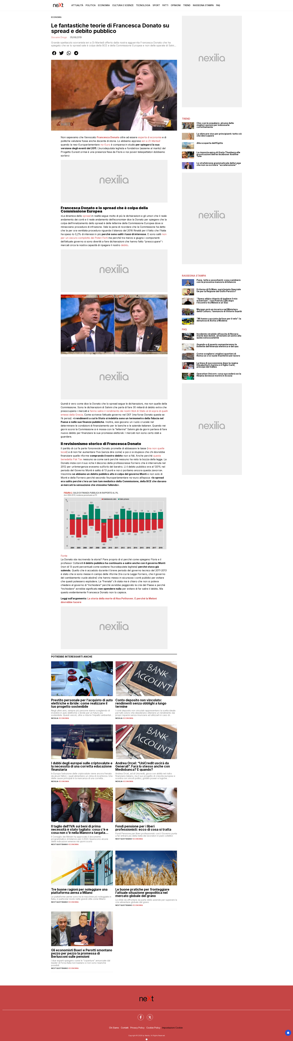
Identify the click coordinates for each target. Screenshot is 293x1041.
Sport (156, 5)
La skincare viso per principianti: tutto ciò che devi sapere (219, 135)
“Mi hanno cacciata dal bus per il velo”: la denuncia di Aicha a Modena (219, 320)
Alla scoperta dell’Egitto (210, 143)
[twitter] (61, 55)
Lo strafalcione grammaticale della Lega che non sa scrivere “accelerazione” (219, 164)
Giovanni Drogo (59, 37)
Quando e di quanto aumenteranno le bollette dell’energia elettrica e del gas (218, 345)
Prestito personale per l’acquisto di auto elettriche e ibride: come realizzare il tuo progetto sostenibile (82, 703)
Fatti (165, 5)
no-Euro (105, 144)
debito (124, 245)
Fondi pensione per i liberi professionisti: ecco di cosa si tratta (143, 828)
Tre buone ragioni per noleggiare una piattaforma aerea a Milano (79, 891)
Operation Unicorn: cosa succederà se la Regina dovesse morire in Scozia (219, 375)
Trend (186, 5)
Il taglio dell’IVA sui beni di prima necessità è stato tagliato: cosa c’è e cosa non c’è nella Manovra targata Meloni (79, 829)
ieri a (150, 140)
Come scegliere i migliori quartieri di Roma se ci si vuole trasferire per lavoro (218, 355)
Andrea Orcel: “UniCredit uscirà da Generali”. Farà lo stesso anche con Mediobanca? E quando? (142, 766)
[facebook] (54, 55)
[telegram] (76, 55)
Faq (218, 5)
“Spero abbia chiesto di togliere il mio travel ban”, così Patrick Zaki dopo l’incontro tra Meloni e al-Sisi (217, 301)
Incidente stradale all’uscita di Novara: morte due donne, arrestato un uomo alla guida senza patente (219, 336)
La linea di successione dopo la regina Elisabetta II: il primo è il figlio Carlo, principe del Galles (217, 365)
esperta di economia (149, 137)
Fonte (64, 555)
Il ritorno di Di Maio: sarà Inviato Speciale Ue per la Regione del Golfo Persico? (219, 290)
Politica (91, 5)
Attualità (77, 5)
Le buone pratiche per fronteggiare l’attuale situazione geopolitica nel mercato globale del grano (142, 892)
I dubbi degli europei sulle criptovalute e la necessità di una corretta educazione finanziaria (81, 766)
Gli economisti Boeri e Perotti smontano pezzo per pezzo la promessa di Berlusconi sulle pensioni (81, 953)
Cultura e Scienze (123, 5)
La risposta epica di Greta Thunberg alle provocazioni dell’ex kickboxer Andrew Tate (218, 154)
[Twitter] (148, 1015)
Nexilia (54, 718)
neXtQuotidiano (59, 844)
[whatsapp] (69, 55)
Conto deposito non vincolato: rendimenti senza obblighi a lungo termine (140, 703)
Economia (104, 5)
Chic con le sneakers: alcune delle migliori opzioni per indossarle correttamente (215, 125)
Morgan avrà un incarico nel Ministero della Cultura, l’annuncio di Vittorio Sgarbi (219, 310)
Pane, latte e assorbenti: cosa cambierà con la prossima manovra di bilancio (219, 281)
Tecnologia (143, 5)
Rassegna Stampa (203, 5)
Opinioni (176, 5)
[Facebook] (139, 1015)
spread (87, 215)
